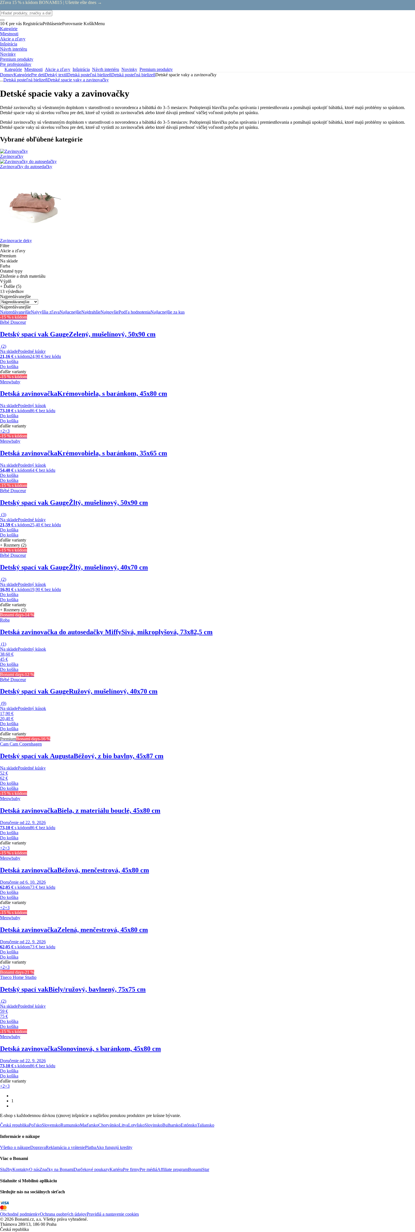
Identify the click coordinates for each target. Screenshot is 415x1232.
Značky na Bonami (57, 1169)
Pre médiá (148, 1169)
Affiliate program (172, 1169)
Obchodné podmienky (20, 1214)
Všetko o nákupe (15, 1147)
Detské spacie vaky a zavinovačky (78, 79)
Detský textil (56, 74)
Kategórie (22, 74)
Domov (7, 74)
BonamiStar (198, 1169)
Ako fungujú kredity (114, 1147)
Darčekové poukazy (92, 1169)
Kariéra (116, 1169)
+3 (7, 431)
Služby (6, 1169)
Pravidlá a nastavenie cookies (113, 1214)
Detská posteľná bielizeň (133, 74)
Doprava (38, 1147)
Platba (90, 1147)
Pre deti (38, 74)
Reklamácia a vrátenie (65, 1147)
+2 (2, 431)
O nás (34, 1169)
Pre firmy (131, 1169)
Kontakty (20, 1169)
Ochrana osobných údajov (63, 1214)
